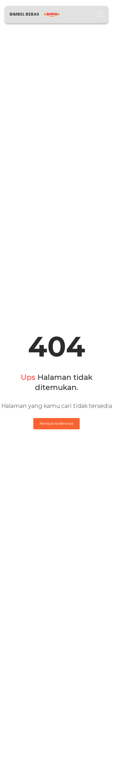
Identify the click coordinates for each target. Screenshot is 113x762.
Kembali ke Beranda (56, 423)
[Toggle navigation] (98, 15)
